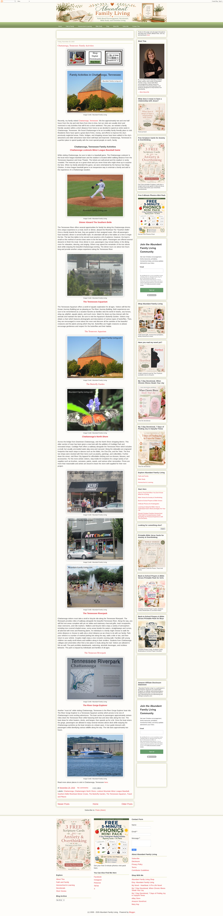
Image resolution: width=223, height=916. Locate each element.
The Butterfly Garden (95, 384)
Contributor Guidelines (140, 870)
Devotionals (60, 888)
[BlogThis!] (95, 788)
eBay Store (136, 898)
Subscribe (125, 26)
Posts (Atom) (100, 810)
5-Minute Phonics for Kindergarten (148, 504)
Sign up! (151, 290)
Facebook (97, 877)
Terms (134, 867)
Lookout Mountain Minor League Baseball (113, 791)
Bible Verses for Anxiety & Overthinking (150, 497)
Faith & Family (70, 26)
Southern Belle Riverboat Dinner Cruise (73, 794)
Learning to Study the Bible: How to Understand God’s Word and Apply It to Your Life (151, 508)
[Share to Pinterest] (100, 788)
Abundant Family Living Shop (143, 879)
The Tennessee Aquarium (95, 302)
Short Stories (61, 891)
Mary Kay (135, 904)
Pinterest (97, 883)
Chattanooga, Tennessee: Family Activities (76, 45)
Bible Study (99, 26)
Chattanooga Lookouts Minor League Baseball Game (95, 150)
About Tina (60, 879)
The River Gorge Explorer (95, 705)
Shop (107, 26)
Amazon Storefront (139, 901)
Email (142, 267)
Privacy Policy (137, 864)
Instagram (98, 880)
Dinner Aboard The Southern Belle (95, 222)
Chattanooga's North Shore (85, 791)
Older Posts (127, 804)
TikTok (96, 886)
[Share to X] (97, 788)
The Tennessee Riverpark (95, 613)
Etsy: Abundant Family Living (143, 882)
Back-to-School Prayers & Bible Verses (150, 500)
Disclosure (136, 861)
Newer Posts (63, 804)
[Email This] (93, 788)
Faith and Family (143, 476)
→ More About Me (143, 92)
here (106, 782)
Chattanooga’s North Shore (95, 436)
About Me (116, 26)
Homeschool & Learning (85, 26)
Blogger (132, 912)
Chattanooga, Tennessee (88, 121)
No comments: (83, 788)
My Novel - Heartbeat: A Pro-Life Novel (147, 885)
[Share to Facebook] (98, 788)
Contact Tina (136, 26)
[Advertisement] (78, 33)
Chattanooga (69, 791)
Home (60, 26)
